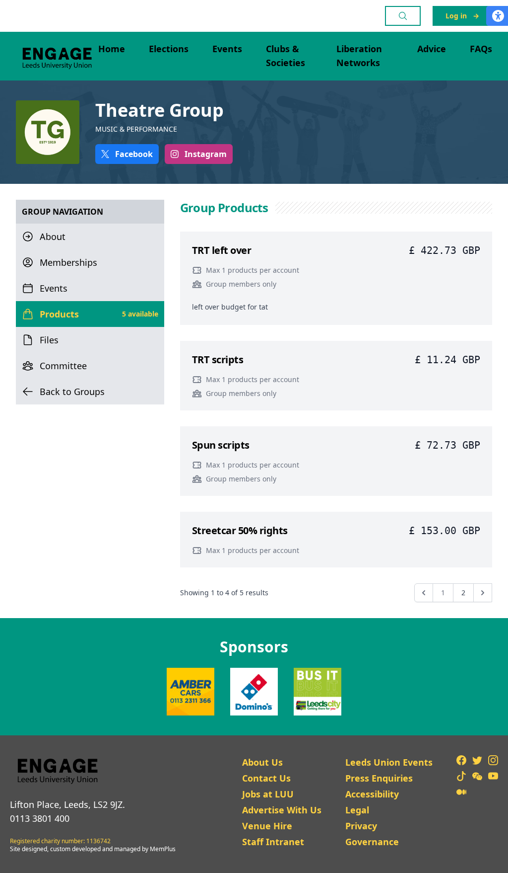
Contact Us (266, 778)
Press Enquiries (379, 778)
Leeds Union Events (389, 762)
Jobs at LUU (268, 794)
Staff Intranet (273, 842)
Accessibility (372, 794)
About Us (262, 762)
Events (227, 49)
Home (111, 49)
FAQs (481, 49)
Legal (357, 810)
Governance (372, 842)
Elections (169, 49)
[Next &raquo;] (482, 592)
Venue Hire (267, 826)
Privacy (361, 826)
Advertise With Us (281, 810)
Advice (431, 49)
